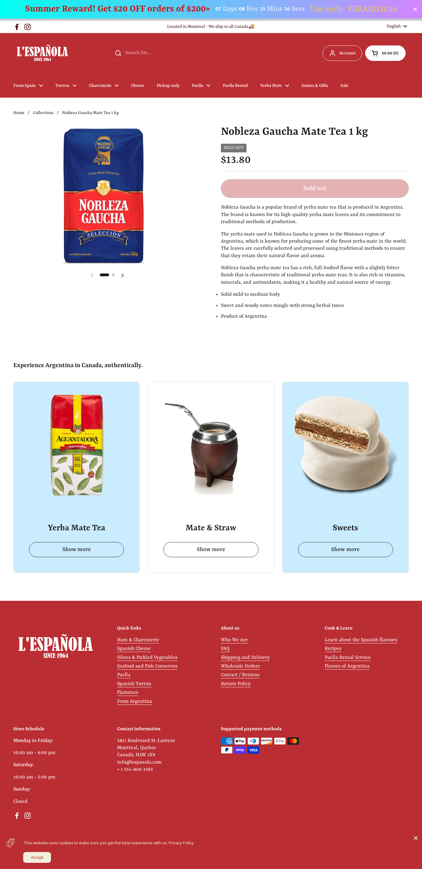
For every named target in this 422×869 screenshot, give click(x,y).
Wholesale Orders (240, 666)
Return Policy (236, 684)
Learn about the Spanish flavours (361, 640)
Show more (76, 549)
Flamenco (127, 692)
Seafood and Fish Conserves (147, 666)
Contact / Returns (240, 675)
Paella (123, 675)
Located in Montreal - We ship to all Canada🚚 (211, 26)
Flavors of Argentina (347, 666)
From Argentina (134, 701)
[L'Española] (42, 53)
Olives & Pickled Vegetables (147, 657)
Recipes (333, 648)
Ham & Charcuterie (138, 640)
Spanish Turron (134, 684)
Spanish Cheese (134, 648)
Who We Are (234, 640)
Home (18, 113)
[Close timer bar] (415, 9)
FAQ (225, 648)
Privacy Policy (181, 843)
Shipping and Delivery (245, 657)
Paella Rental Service (348, 657)
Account (347, 53)
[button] (385, 53)
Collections (43, 113)
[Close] (416, 838)
